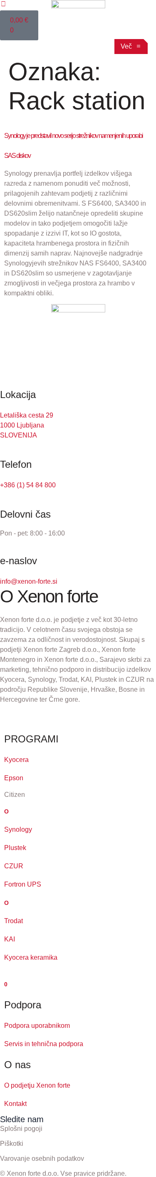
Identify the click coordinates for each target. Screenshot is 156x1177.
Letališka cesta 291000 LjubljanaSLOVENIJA (26, 425)
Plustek (15, 847)
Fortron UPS (22, 884)
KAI (9, 939)
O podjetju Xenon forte (37, 1085)
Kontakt (15, 1103)
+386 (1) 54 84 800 (28, 485)
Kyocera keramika (30, 957)
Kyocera (16, 759)
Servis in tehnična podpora (43, 1043)
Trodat (13, 920)
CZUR (13, 866)
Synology (18, 829)
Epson (13, 777)
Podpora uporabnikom (37, 1025)
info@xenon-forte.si (28, 581)
